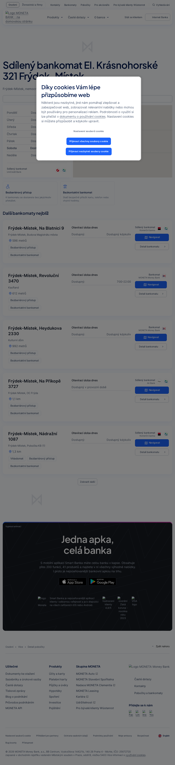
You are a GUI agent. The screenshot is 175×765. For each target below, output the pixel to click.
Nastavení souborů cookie (88, 131)
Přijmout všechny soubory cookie (88, 141)
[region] (88, 118)
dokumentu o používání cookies (82, 116)
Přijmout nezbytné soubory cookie (89, 151)
